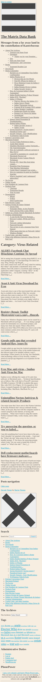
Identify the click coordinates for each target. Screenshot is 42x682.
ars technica (24, 626)
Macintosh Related (12, 140)
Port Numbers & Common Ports (16, 184)
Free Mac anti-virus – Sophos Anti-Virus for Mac (18, 371)
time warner (23, 641)
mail (19, 635)
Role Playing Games (12, 203)
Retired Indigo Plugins (18, 123)
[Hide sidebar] (18, 510)
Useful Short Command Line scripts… (23, 170)
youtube (26, 644)
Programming (10, 194)
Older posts (5, 486)
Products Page (10, 186)
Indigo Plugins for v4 (17, 77)
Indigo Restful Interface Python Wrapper (24, 95)
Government (35, 629)
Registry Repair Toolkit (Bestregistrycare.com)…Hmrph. (20, 313)
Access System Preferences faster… (22, 142)
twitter (32, 641)
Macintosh (5, 635)
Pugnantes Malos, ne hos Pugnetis (22, 209)
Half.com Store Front (17, 61)
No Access (9, 180)
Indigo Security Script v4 (23, 89)
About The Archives (12, 50)
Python (12, 198)
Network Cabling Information (20, 223)
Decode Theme (6, 490)
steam (8, 641)
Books (7, 65)
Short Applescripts (16, 201)
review (11, 638)
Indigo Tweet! (19, 127)
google (28, 629)
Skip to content (6, 2)
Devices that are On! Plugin (24, 79)
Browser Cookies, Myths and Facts (22, 219)
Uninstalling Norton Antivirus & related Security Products (19, 399)
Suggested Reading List (18, 67)
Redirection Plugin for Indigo (24, 111)
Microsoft (25, 635)
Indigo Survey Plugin (21, 103)
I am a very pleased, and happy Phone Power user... (21, 673)
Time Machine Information (19, 168)
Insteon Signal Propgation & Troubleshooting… (20, 120)
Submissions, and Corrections (20, 63)
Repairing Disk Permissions (19, 166)
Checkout (13, 188)
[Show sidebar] (18, 17)
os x (3, 637)
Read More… (6, 279)
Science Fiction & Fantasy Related (17, 205)
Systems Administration (13, 215)
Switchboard (18, 115)
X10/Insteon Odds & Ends (19, 136)
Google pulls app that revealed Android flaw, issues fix (18, 342)
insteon (13, 632)
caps (32, 626)
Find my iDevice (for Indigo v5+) (26, 101)
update (37, 640)
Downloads (9, 69)
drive (20, 629)
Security (24, 638)
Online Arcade (10, 182)
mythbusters (37, 635)
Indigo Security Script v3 (23, 125)
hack (2, 632)
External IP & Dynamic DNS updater (27, 107)
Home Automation (11, 71)
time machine (15, 641)
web (17, 644)
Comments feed (10, 660)
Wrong (21, 644)
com (35, 626)
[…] (10, 275)
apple (17, 625)
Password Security (16, 225)
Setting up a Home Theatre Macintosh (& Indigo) (22, 213)
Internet (19, 632)
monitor (32, 635)
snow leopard (34, 638)
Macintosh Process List (18, 156)
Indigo (7, 632)
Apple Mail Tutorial (17, 144)
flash (24, 629)
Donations (13, 54)
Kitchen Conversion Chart (14, 138)
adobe (12, 626)
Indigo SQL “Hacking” (18, 97)
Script (17, 637)
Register (8, 654)
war (12, 643)
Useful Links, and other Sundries (17, 235)
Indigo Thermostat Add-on (23, 105)
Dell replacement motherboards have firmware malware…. (19, 454)
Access (7, 625)
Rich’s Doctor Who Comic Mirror (22, 211)
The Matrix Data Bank (18, 36)
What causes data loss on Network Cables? (25, 231)
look (34, 632)
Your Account (15, 192)
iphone (30, 632)
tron (29, 641)
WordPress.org (10, 662)
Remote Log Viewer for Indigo (25, 113)
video (3, 644)
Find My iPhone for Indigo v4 (25, 81)
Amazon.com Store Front (19, 52)
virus (8, 644)
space (3, 641)
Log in (7, 656)
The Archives (5, 615)
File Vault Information (17, 148)
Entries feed (9, 658)
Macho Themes (19, 490)
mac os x (13, 635)
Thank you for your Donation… (25, 56)
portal (7, 638)
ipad (25, 632)
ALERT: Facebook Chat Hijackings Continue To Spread (19, 252)
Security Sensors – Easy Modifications (23, 134)
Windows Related (16, 233)
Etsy (11, 59)
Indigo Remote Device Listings (25, 87)
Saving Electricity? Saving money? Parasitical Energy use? (22, 131)
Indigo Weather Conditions (23, 109)
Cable (29, 626)
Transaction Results (17, 190)
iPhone (12, 196)
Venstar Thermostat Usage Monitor (26, 117)
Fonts (12, 221)
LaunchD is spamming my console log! (24, 154)
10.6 (2, 626)
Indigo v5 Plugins (16, 99)
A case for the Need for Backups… (22, 217)
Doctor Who (14, 207)
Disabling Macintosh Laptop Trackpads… (25, 146)
